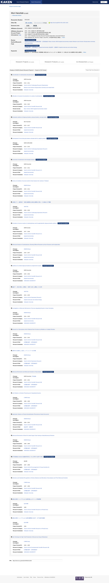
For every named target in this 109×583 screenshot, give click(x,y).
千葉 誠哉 (34, 376)
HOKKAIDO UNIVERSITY (30, 280)
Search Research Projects (23, 2)
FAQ (31, 577)
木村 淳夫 (26, 206)
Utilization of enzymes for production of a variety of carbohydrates (27, 96)
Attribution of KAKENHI (49, 577)
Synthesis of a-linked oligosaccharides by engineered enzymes (27, 265)
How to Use (95, 2)
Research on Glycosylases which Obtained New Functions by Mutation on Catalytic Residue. (33, 329)
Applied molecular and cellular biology (68, 47)
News (34, 577)
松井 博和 (26, 503)
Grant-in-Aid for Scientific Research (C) (33, 170)
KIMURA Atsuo (27, 185)
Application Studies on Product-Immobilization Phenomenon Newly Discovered (30, 414)
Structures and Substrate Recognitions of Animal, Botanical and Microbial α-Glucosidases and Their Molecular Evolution (40, 478)
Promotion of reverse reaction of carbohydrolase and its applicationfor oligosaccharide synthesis (34, 223)
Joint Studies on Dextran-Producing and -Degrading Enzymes (26, 393)
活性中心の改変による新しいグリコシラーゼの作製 (24, 350)
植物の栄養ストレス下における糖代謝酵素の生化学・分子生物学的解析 (28, 518)
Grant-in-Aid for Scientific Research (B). (33, 403)
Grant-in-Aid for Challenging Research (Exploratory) (36, 85)
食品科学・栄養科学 (53, 47)
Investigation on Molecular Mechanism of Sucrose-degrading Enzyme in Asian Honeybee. (33, 308)
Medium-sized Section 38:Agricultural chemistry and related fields (39, 87)
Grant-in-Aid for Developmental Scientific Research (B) (36, 547)
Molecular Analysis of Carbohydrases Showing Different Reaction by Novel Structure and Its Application (36, 244)
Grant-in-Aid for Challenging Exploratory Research (35, 149)
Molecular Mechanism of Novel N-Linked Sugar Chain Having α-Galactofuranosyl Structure (33, 435)
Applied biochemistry (29, 41)
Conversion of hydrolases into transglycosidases (23, 159)
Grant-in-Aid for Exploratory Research (32, 297)
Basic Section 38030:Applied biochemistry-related (60, 41)
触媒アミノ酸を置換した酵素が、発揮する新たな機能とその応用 (27, 287)
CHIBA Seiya (27, 397)
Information (19, 577)
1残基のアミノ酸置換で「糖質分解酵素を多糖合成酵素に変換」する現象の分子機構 (31, 202)
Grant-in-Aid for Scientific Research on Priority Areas (36, 509)
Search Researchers (36, 2)
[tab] (25, 62)
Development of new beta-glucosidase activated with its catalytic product (29, 138)
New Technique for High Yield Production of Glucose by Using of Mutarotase (30, 537)
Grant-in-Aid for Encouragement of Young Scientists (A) (36, 467)
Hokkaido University (28, 89)
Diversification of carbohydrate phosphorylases (23, 74)
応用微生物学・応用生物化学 (41, 41)
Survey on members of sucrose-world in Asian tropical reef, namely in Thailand (30, 180)
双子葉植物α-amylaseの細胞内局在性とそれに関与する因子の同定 (27, 456)
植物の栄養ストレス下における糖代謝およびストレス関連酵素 (26, 499)
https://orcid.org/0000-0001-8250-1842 (59, 22)
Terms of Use (40, 577)
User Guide (26, 577)
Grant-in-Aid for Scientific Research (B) (33, 106)
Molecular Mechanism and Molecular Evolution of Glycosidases (27, 371)
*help (20, 35)
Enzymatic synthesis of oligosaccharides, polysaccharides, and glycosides (29, 117)
